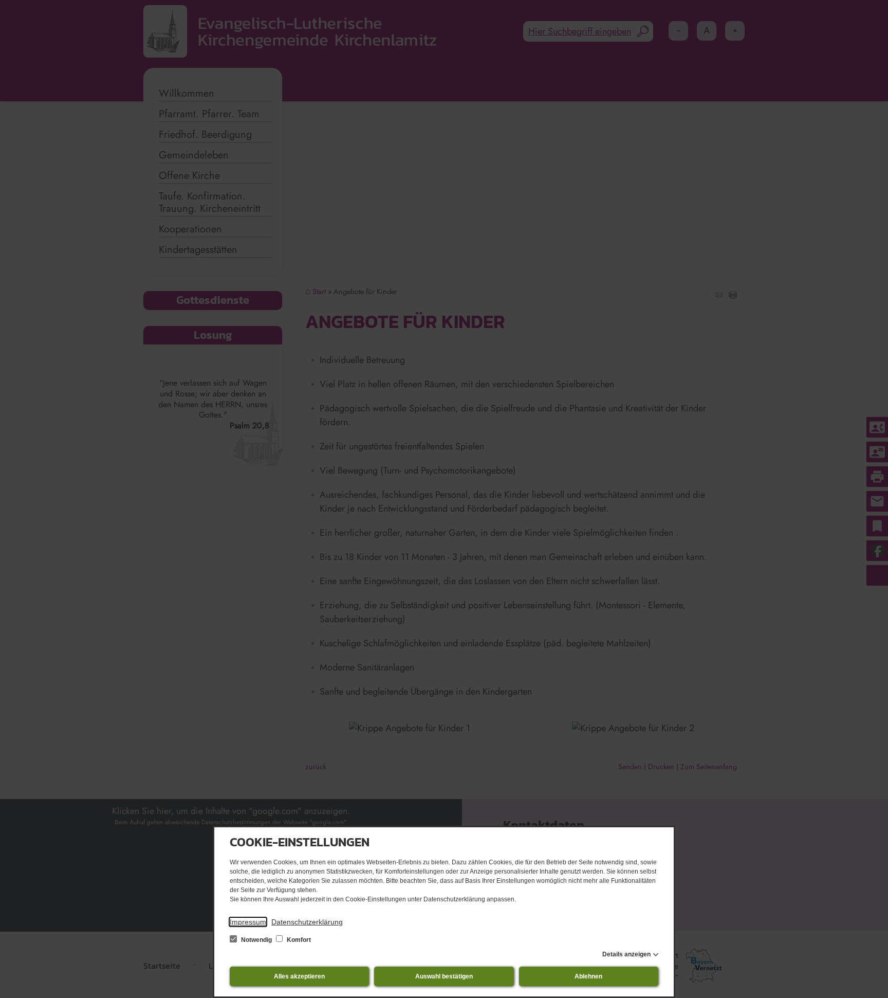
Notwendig (256, 939)
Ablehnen (588, 976)
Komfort (298, 939)
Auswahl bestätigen (444, 976)
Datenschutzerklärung (307, 922)
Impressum (248, 922)
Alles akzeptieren (299, 976)
